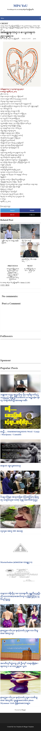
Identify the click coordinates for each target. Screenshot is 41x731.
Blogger (24, 710)
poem (34, 38)
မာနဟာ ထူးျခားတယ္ (10, 465)
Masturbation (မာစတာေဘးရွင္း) (16, 562)
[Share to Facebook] (7, 285)
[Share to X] (5, 285)
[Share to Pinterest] (8, 285)
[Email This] (1, 285)
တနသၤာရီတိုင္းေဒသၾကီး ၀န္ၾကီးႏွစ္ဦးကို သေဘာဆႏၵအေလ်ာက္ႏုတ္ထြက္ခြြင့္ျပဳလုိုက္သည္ (20, 596)
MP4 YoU (20, 6)
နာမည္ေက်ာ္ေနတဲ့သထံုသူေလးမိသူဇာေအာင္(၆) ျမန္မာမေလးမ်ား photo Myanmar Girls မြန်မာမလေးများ (19, 700)
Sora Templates (18, 726)
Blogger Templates (29, 726)
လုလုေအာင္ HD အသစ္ (11, 531)
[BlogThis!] (3, 285)
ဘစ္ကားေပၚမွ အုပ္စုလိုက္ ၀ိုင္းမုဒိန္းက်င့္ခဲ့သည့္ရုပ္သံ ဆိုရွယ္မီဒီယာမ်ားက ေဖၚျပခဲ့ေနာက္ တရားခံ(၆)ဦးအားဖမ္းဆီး (20, 397)
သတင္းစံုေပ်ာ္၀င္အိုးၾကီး (11, 38)
